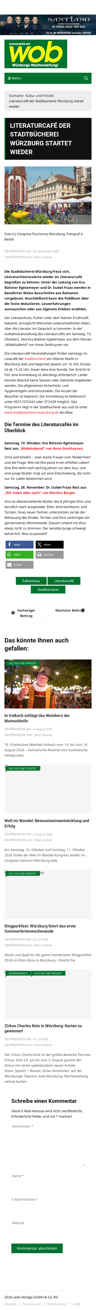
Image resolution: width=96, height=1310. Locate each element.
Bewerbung (12, 9)
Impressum (70, 4)
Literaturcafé (64, 580)
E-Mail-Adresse (25, 1199)
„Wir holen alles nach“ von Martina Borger (39, 492)
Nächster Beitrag (69, 610)
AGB (76, 1304)
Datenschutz (56, 1304)
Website (18, 1223)
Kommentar (22, 1126)
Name (18, 1176)
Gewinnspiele (18, 973)
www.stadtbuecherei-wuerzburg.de (31, 412)
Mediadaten (12, 4)
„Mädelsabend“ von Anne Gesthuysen (51, 448)
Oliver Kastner (43, 257)
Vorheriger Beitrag (26, 613)
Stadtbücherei (35, 358)
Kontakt (55, 4)
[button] (86, 78)
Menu (15, 78)
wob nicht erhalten (35, 4)
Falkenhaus (31, 580)
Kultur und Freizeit (23, 663)
